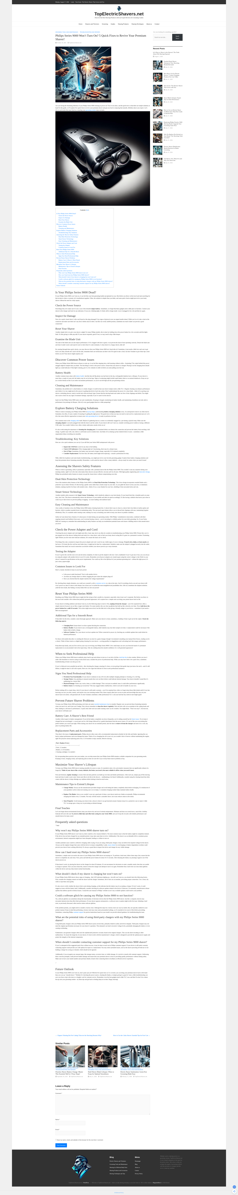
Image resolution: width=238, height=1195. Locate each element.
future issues (135, 719)
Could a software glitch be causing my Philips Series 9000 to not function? (80, 279)
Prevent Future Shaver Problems (65, 258)
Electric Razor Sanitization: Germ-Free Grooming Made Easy (133, 1073)
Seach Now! (177, 37)
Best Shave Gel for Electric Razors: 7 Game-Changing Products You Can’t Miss (171, 75)
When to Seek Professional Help (65, 254)
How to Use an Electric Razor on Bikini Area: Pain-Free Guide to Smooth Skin (173, 111)
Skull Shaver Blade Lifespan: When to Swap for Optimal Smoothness (101, 1073)
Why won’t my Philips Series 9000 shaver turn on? (73, 273)
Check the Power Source (66, 215)
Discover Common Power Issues (65, 224)
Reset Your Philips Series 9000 (65, 249)
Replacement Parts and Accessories (69, 262)
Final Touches (63, 268)
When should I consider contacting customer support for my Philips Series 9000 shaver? (84, 283)
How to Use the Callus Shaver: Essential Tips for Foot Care (131, 1035)
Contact (157, 24)
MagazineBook (157, 1182)
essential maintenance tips (101, 704)
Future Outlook (60, 285)
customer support (78, 912)
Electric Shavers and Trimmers (118, 1161)
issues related (112, 845)
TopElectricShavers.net (119, 13)
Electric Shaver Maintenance (98, 1068)
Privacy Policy (139, 1173)
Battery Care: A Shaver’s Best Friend (69, 260)
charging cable (74, 420)
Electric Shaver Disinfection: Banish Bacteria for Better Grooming (172, 148)
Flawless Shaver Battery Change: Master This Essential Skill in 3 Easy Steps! (69, 1073)
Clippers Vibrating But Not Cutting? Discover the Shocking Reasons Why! (78, 1035)
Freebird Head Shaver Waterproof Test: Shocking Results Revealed (171, 63)
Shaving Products (123, 24)
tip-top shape (91, 411)
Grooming (105, 24)
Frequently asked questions (64, 270)
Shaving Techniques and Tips (117, 1173)
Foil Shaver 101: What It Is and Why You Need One (173, 159)
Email (57, 1129)
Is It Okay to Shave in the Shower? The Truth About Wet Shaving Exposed (95, 2)
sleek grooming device (92, 416)
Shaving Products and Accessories (118, 1170)
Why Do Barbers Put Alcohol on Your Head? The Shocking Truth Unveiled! (173, 136)
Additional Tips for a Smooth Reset (69, 251)
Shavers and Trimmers (92, 24)
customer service (101, 583)
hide (87, 210)
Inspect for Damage (64, 217)
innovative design (144, 472)
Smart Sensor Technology (66, 239)
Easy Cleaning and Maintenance (68, 241)
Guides (113, 24)
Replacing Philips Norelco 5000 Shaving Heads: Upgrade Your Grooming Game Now (173, 123)
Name (57, 1119)
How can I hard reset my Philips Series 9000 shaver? (74, 275)
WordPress (86, 1182)
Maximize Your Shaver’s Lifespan (66, 264)
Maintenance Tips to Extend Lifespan (69, 266)
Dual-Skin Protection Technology (68, 237)
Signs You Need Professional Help (68, 256)
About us (149, 24)
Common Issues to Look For (67, 247)
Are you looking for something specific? (165, 32)
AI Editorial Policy (119, 1192)
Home (80, 24)
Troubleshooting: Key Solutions (68, 232)
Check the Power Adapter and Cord (66, 243)
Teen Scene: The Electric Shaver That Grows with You (173, 86)
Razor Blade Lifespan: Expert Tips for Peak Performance (172, 98)
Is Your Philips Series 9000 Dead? (66, 213)
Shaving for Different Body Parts (118, 1167)
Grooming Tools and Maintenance (66, 32)
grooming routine (91, 110)
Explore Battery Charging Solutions (66, 230)
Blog (136, 1164)
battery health (80, 376)
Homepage (137, 1161)
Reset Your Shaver (64, 220)
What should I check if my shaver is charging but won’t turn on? (77, 277)
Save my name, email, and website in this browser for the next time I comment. (80, 1140)
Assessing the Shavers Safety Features (67, 234)
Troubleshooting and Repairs (90, 32)
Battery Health (63, 226)
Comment (58, 1093)
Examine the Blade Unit (65, 222)
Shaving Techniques (137, 24)
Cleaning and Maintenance (66, 228)
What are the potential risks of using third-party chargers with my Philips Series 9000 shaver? (86, 281)
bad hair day (123, 657)
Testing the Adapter (64, 245)
